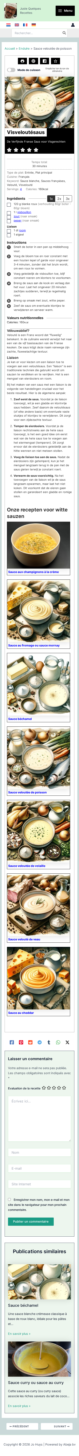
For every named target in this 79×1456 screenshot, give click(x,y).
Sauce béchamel (23, 1305)
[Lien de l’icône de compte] (73, 25)
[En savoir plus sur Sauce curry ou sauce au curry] (39, 1359)
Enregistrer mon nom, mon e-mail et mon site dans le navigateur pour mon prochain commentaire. (39, 1204)
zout (17, 216)
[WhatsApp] (58, 1042)
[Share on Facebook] (44, 61)
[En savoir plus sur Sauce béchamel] (39, 1281)
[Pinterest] (21, 1042)
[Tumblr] (49, 1042)
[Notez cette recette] (55, 61)
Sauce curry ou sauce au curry (36, 1382)
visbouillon (24, 212)
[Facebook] (12, 1042)
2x (59, 199)
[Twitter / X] (67, 1042)
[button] (33, 61)
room (22, 230)
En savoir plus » (19, 1334)
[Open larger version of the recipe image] (39, 102)
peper (17, 220)
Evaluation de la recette (24, 1088)
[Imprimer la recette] (22, 61)
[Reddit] (30, 1042)
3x (68, 199)
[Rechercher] (64, 33)
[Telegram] (39, 1042)
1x (51, 199)
